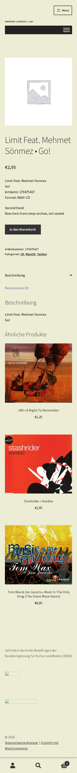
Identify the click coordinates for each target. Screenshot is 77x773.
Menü (65, 10)
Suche (38, 765)
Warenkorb (59, 762)
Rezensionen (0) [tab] (17, 288)
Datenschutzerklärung (21, 742)
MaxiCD (31, 254)
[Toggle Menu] (66, 30)
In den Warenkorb (23, 229)
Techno (42, 254)
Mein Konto (13, 765)
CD (22, 254)
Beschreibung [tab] (15, 275)
